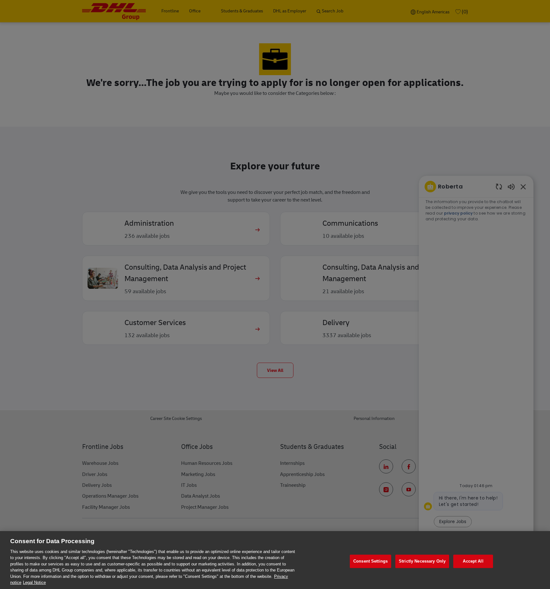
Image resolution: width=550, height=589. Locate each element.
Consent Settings (370, 561)
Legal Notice (34, 582)
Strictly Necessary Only (422, 561)
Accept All (473, 561)
